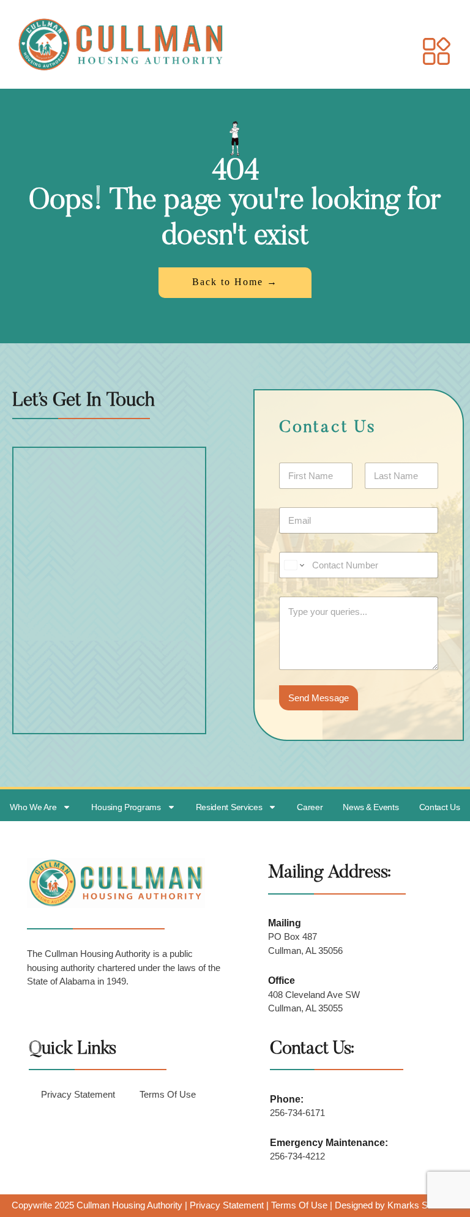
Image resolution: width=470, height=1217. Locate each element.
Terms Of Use (168, 1094)
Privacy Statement (78, 1094)
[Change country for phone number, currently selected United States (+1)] (293, 565)
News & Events (370, 807)
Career (310, 807)
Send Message (318, 698)
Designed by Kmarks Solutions (396, 1205)
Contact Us (439, 807)
